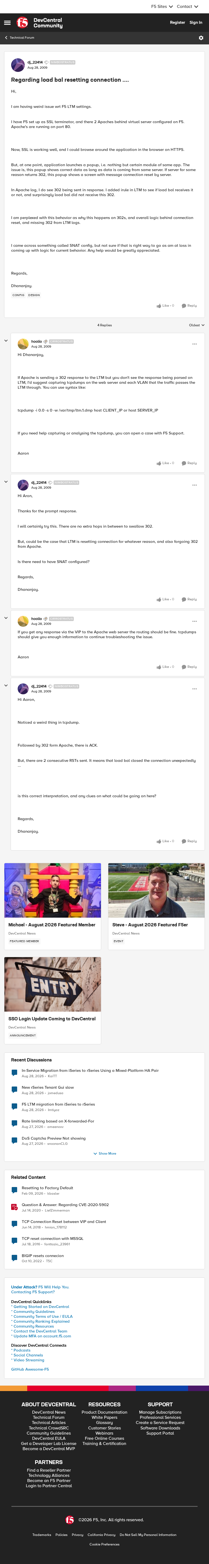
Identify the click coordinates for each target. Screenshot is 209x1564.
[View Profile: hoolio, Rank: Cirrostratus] (23, 344)
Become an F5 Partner (48, 1480)
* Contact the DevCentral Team (39, 1331)
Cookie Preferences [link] (104, 1544)
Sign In (196, 22)
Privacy (77, 1535)
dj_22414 (35, 62)
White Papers (104, 1417)
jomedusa (55, 1093)
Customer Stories (104, 1428)
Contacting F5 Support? (33, 1291)
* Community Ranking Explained (40, 1321)
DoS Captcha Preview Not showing (54, 1138)
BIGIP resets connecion (43, 1255)
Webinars (104, 1433)
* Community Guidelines (33, 1311)
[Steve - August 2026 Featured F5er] (156, 890)
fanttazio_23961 (57, 1244)
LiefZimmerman (57, 1211)
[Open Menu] (201, 38)
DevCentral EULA (49, 1438)
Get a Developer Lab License (48, 1443)
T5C (49, 1261)
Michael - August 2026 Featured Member (52, 925)
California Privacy (101, 1535)
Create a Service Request (160, 1422)
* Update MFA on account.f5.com (41, 1336)
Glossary (104, 1422)
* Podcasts (20, 1350)
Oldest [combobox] (197, 325)
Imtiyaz (53, 1110)
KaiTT (52, 1076)
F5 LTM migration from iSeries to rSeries (58, 1104)
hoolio (36, 341)
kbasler (53, 1194)
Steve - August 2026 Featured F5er (150, 925)
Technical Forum (22, 38)
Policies (61, 1535)
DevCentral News (22, 933)
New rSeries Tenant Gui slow (48, 1087)
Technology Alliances (48, 1475)
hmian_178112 (56, 1227)
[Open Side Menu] (7, 23)
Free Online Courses (104, 1438)
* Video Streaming (27, 1360)
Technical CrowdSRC (49, 1428)
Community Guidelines (49, 1433)
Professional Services (160, 1417)
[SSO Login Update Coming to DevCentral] (52, 984)
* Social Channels (27, 1355)
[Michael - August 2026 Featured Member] (52, 890)
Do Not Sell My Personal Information (148, 1535)
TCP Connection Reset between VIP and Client (64, 1221)
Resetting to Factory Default (47, 1188)
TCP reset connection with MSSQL (53, 1238)
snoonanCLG (57, 1144)
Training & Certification (104, 1443)
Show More (107, 1154)
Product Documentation (104, 1412)
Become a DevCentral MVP (49, 1449)
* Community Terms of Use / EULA (42, 1316)
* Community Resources (32, 1326)
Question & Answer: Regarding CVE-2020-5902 (65, 1205)
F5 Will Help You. (40, 1287)
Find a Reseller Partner (49, 1470)
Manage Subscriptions (160, 1412)
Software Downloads (160, 1428)
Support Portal (160, 1433)
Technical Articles (49, 1422)
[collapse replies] (6, 340)
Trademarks (41, 1535)
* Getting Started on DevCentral (40, 1306)
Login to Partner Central (49, 1486)
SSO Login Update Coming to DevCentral (52, 1019)
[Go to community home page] (39, 22)
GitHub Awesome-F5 (30, 1369)
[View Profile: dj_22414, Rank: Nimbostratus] (18, 65)
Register (177, 22)
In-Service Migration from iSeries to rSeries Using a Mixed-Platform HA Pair (90, 1070)
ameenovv (55, 1127)
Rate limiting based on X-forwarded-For (58, 1121)
